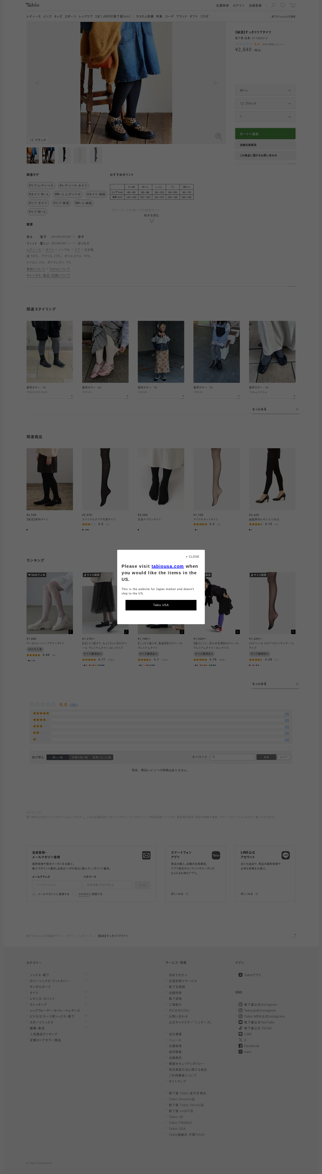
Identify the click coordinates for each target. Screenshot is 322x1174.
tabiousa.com (168, 566)
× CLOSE (193, 556)
